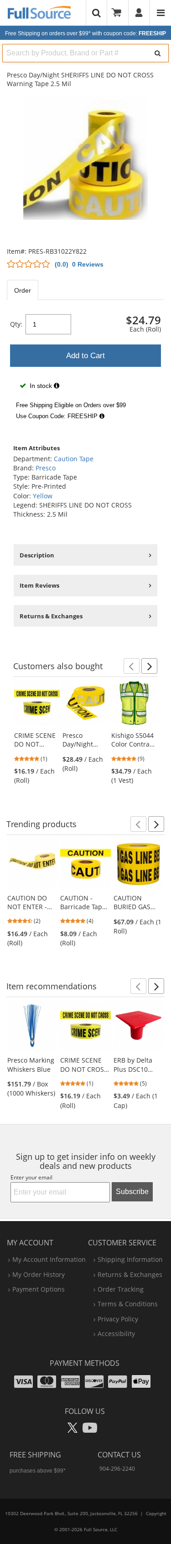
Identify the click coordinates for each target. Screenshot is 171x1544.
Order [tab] (22, 290)
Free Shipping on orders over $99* (85, 33)
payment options (38, 1289)
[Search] (157, 53)
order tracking (121, 1289)
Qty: (16, 324)
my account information (49, 1259)
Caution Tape (73, 458)
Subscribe (132, 1191)
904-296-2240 (117, 1468)
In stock (41, 385)
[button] (132, 666)
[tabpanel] (85, 367)
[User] (139, 12)
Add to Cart (85, 355)
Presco (46, 468)
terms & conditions (128, 1303)
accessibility (116, 1333)
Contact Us (119, 1455)
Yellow (42, 495)
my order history (38, 1274)
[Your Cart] (119, 12)
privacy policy (118, 1319)
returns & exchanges (130, 1274)
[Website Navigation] (160, 12)
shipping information (130, 1259)
